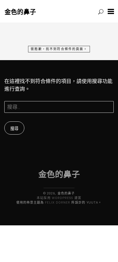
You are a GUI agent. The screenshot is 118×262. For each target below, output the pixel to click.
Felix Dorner (57, 202)
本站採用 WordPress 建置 (59, 198)
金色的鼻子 (20, 11)
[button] (111, 11)
